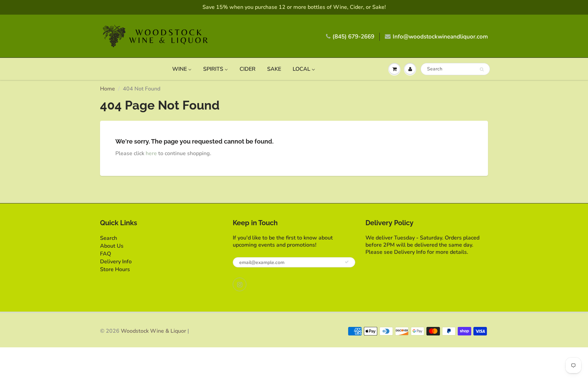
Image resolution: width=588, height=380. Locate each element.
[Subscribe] (346, 262)
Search (108, 238)
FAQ (105, 254)
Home (107, 89)
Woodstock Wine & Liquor (153, 331)
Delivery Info (116, 261)
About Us (112, 246)
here (151, 153)
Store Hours (115, 269)
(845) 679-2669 (353, 36)
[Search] (481, 69)
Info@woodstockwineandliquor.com (440, 36)
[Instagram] (239, 284)
